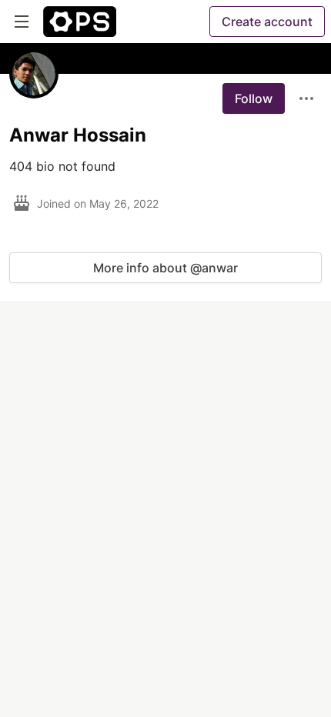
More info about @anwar (165, 267)
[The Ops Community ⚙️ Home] (79, 21)
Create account (267, 21)
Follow (253, 98)
